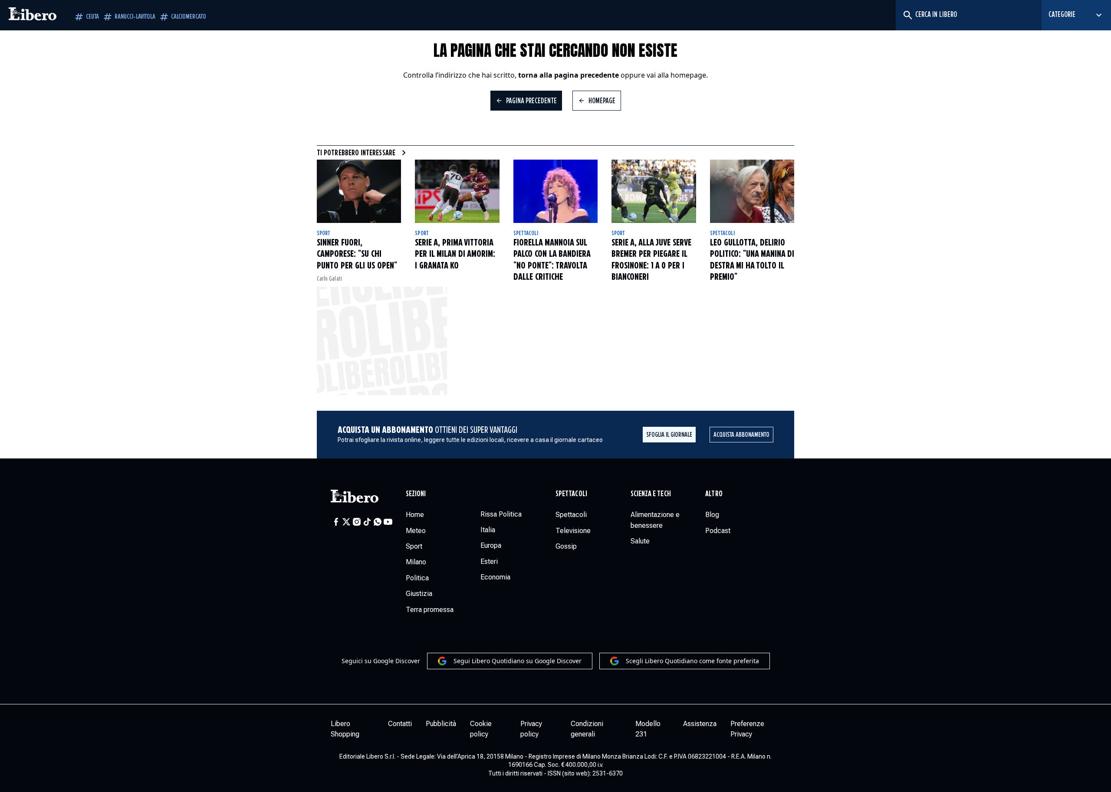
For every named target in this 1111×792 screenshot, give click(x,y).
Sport (323, 233)
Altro (713, 494)
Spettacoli (526, 233)
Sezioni (416, 494)
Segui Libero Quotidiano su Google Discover (518, 661)
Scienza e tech (651, 494)
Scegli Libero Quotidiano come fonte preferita (692, 661)
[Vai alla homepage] (32, 15)
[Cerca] (907, 15)
